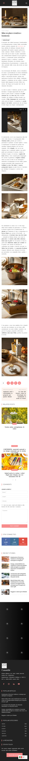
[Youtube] (19, 684)
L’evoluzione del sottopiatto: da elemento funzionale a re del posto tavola (18, 575)
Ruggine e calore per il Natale (19, 592)
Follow (14, 538)
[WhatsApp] (19, 383)
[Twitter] (12, 383)
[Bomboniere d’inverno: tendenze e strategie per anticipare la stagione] (5, 559)
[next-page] (16, 480)
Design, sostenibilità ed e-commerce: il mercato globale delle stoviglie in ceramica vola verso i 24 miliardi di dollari (19, 567)
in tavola (14, 446)
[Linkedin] (14, 684)
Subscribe (23, 538)
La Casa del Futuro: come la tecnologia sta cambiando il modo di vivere (21, 395)
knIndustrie (21, 46)
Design (7, 30)
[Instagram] (9, 684)
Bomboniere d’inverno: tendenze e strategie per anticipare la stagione (17, 559)
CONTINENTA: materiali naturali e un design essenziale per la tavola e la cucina (14, 451)
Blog (14, 423)
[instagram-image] (7, 609)
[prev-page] (13, 480)
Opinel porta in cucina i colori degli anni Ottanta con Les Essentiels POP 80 (14, 475)
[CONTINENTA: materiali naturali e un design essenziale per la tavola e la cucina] (14, 438)
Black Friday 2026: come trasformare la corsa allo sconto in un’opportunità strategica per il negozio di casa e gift (18, 584)
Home (3, 30)
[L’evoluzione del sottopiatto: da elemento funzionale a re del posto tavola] (5, 575)
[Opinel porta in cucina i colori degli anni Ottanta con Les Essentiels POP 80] (14, 462)
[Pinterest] (15, 383)
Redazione (6, 40)
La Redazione (7, 740)
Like (6, 538)
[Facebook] (8, 383)
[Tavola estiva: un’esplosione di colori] (14, 415)
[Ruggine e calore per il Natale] (5, 592)
